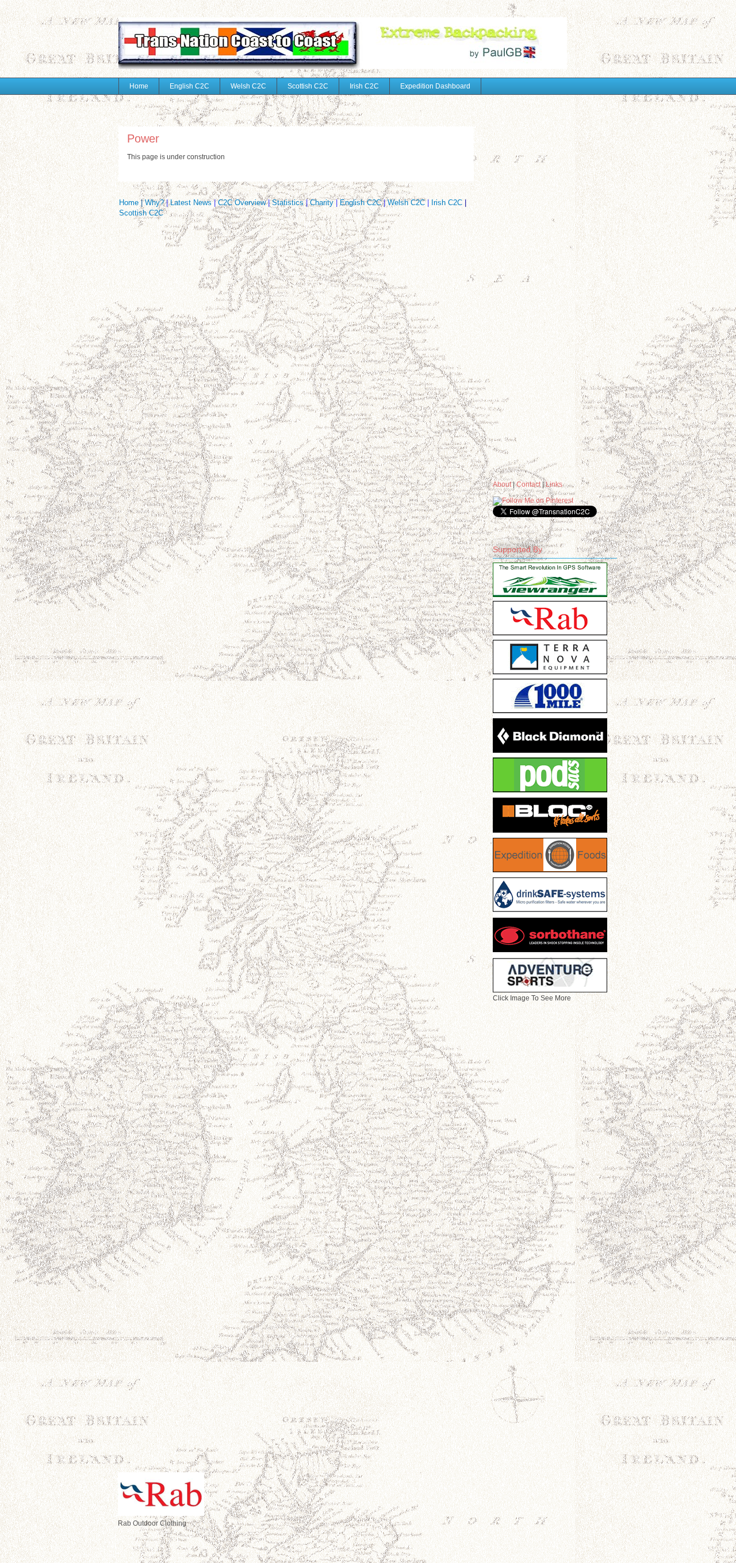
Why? (154, 202)
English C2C (189, 86)
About (502, 484)
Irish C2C (364, 86)
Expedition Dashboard (435, 86)
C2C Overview (242, 202)
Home (138, 86)
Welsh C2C (248, 86)
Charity (322, 202)
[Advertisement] (539, 281)
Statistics (289, 202)
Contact (528, 484)
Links (554, 484)
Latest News (192, 202)
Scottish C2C (308, 86)
